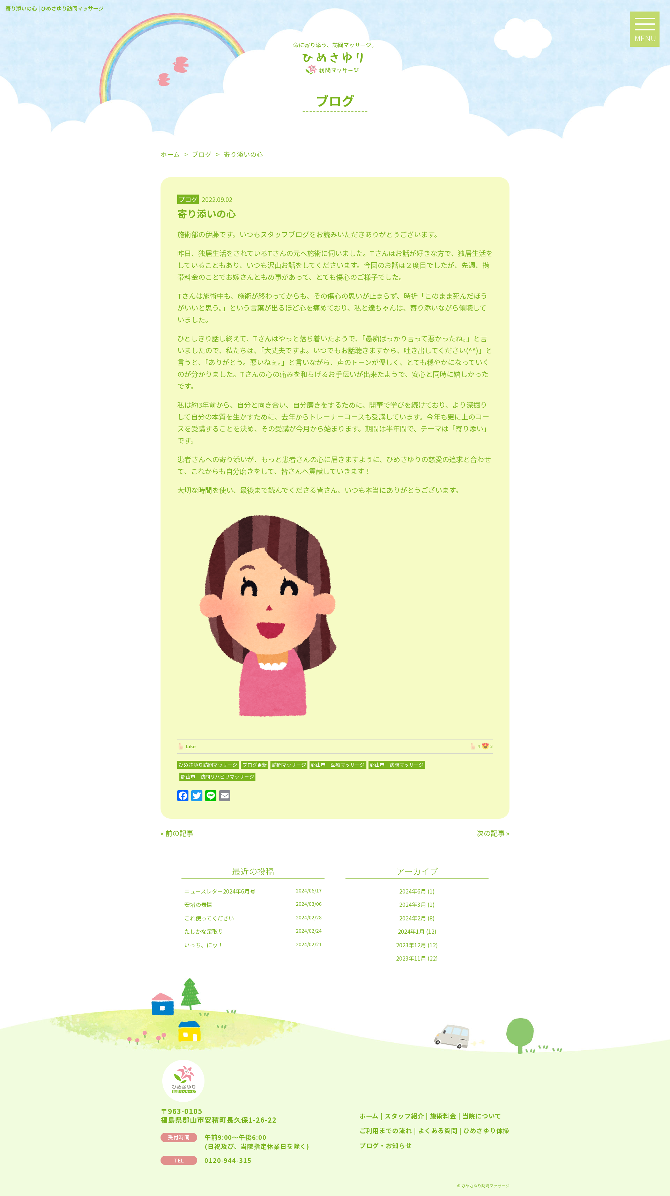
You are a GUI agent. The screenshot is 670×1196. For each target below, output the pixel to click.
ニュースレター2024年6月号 (219, 891)
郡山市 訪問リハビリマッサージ (217, 776)
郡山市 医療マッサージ (338, 764)
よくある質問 (437, 1130)
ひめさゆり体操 (486, 1130)
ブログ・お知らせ (385, 1145)
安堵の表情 (198, 904)
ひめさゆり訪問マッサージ (208, 764)
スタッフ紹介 (404, 1115)
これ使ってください (209, 918)
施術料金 (443, 1115)
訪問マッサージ (289, 764)
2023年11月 (411, 958)
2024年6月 (412, 891)
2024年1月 (411, 931)
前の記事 (179, 833)
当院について (481, 1115)
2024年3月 (412, 904)
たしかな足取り (203, 931)
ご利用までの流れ (385, 1130)
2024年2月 (412, 918)
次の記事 (491, 833)
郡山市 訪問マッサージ (397, 764)
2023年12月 (411, 945)
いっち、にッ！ (203, 945)
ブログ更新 (255, 764)
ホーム (369, 1115)
